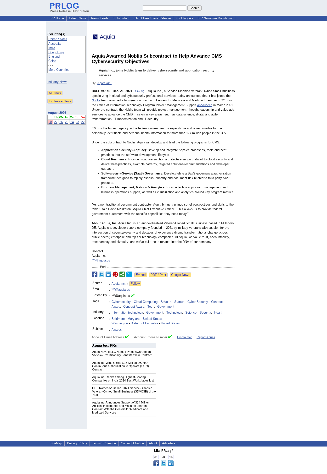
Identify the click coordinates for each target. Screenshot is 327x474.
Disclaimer (184, 337)
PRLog (139, 91)
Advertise (168, 443)
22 (83, 122)
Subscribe (120, 18)
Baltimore (118, 319)
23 (77, 122)
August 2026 (57, 112)
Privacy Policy (77, 443)
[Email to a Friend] (129, 274)
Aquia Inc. (104, 83)
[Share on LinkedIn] (108, 274)
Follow (135, 283)
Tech (150, 306)
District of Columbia (144, 323)
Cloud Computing (146, 302)
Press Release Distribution (69, 11)
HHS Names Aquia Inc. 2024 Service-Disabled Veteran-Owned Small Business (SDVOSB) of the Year (124, 392)
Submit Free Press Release (151, 18)
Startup (179, 302)
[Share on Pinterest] (115, 274)
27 (55, 122)
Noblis (96, 100)
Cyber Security (197, 302)
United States (57, 39)
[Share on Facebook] (94, 274)
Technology (174, 312)
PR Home (57, 18)
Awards (117, 329)
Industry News (57, 82)
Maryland (134, 319)
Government (165, 306)
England (54, 56)
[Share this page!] (163, 465)
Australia (54, 43)
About (153, 443)
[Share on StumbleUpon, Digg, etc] (122, 274)
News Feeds (99, 18)
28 (50, 122)
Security (205, 312)
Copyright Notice (132, 443)
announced (204, 105)
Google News (180, 275)
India (51, 48)
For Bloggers (184, 18)
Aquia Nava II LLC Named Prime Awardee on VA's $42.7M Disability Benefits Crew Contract (122, 353)
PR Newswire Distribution (215, 18)
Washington (120, 323)
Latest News (77, 18)
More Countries (58, 69)
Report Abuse (206, 337)
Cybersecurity (121, 302)
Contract (217, 302)
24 (72, 122)
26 (61, 122)
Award (116, 306)
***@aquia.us (101, 260)
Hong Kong (56, 52)
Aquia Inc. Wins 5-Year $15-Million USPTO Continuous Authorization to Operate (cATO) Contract (120, 366)
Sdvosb (166, 302)
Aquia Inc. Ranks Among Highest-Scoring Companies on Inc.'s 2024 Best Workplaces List (123, 379)
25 (66, 122)
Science (191, 312)
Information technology (127, 312)
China (52, 61)
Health (218, 312)
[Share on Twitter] (101, 274)
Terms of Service (104, 443)
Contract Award (133, 306)
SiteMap (56, 443)
